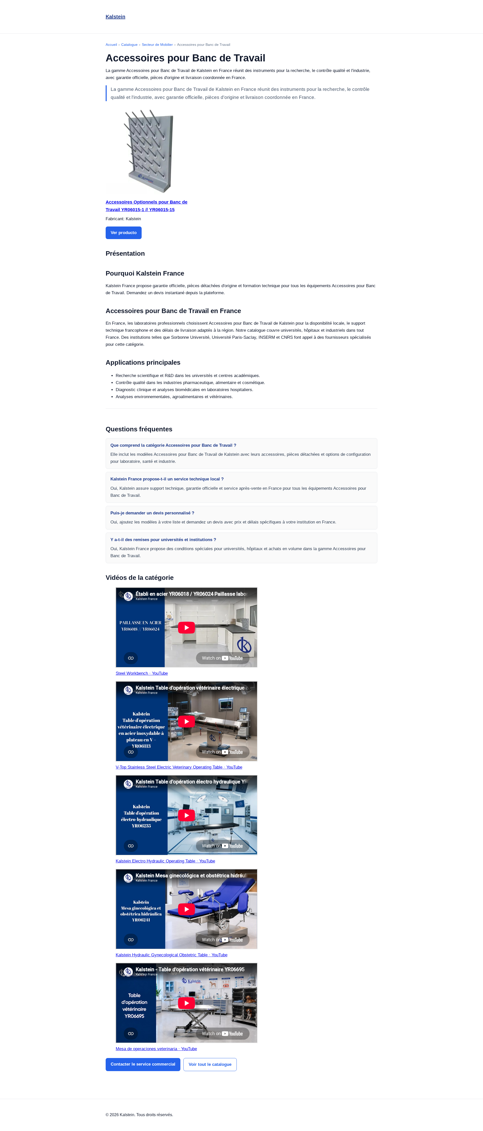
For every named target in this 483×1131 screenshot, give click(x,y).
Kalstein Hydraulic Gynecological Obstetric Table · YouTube (171, 955)
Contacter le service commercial (143, 1064)
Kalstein (115, 16)
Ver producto (124, 232)
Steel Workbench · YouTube (142, 673)
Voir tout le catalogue (210, 1064)
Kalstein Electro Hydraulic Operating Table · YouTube (165, 861)
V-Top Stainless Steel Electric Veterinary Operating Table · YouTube (179, 767)
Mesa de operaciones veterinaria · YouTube (156, 1048)
